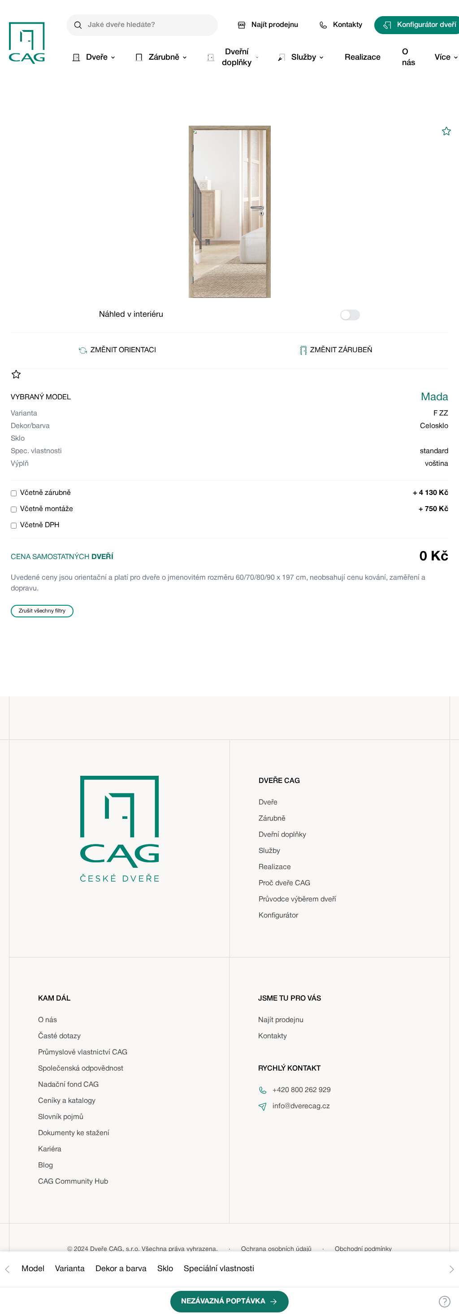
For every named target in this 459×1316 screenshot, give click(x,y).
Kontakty (347, 25)
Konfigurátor (278, 916)
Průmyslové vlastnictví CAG (82, 1052)
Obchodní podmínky (363, 1249)
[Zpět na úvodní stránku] (27, 43)
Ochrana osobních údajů (276, 1249)
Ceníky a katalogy (66, 1101)
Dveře (268, 803)
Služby (269, 851)
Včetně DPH (40, 525)
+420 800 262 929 (302, 1090)
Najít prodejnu (274, 25)
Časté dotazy (59, 1036)
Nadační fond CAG (68, 1085)
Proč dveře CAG (284, 883)
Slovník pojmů (60, 1117)
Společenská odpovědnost (80, 1069)
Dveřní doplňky (282, 835)
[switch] (350, 315)
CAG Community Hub (73, 1182)
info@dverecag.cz (301, 1106)
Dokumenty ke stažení (73, 1133)
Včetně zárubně (45, 493)
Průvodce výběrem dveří (297, 899)
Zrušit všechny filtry (42, 610)
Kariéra (49, 1149)
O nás (47, 1020)
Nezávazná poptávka (223, 1302)
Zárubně (272, 819)
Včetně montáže (46, 509)
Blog (45, 1166)
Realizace (275, 867)
